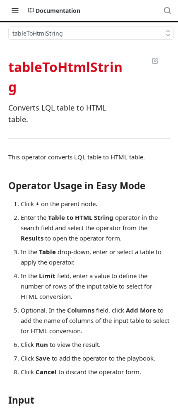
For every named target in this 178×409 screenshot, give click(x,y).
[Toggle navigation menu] (15, 10)
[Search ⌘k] (167, 10)
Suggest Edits (151, 60)
